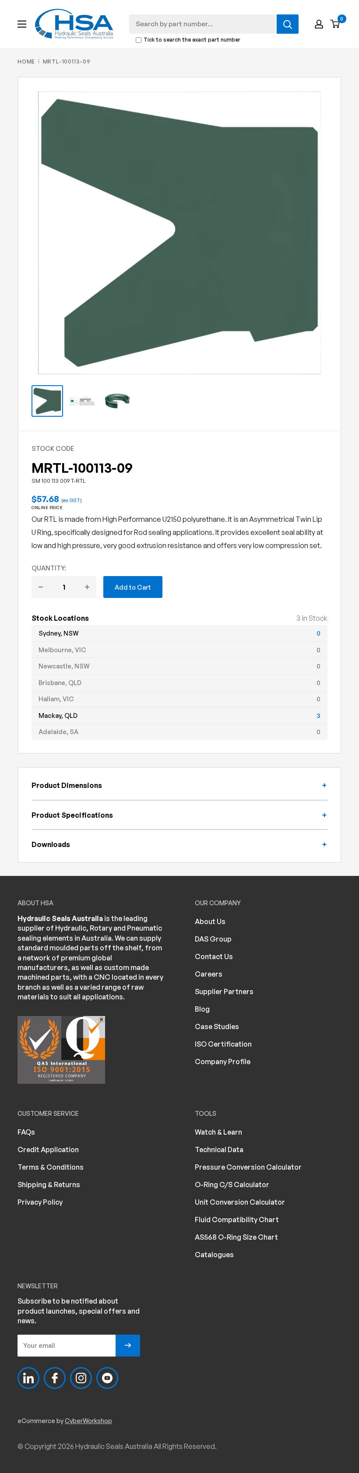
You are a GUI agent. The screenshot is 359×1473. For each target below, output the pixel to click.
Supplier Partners (224, 991)
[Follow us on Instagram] (81, 1378)
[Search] (288, 24)
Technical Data (219, 1149)
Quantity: (49, 568)
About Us (210, 921)
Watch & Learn (218, 1132)
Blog (202, 1009)
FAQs (26, 1132)
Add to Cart (133, 587)
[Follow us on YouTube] (107, 1378)
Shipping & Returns (49, 1184)
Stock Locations (60, 618)
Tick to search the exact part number (192, 40)
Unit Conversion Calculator (240, 1202)
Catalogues (214, 1254)
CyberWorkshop (88, 1420)
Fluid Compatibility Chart (237, 1219)
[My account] (319, 24)
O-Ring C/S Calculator (232, 1184)
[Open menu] (22, 24)
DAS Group (213, 939)
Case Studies (217, 1026)
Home (26, 61)
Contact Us (214, 956)
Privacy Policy (40, 1202)
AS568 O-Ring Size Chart (236, 1237)
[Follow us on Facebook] (55, 1378)
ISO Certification (223, 1044)
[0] (335, 24)
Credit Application (48, 1149)
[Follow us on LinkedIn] (28, 1378)
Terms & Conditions (51, 1167)
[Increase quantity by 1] (87, 587)
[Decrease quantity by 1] (41, 587)
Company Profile (222, 1061)
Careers (208, 974)
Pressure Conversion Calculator (248, 1167)
